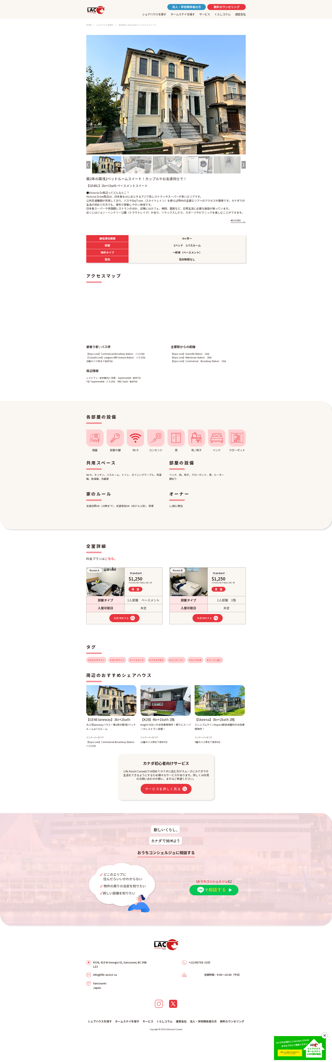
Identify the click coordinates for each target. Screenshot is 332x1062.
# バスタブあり (156, 660)
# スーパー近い (214, 660)
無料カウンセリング (227, 7)
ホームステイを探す (183, 14)
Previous (88, 164)
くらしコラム (222, 14)
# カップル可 (195, 660)
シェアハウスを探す (154, 14)
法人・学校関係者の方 (186, 7)
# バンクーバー (176, 660)
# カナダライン (117, 660)
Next (244, 164)
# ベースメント (137, 660)
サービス (204, 14)
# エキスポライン (96, 660)
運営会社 (240, 14)
